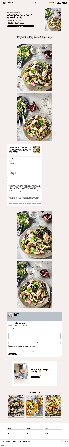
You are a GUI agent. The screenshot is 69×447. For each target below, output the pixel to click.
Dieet (9, 433)
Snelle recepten (17, 204)
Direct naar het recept (20, 26)
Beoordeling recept (12, 328)
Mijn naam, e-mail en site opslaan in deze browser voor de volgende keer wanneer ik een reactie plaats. (21, 346)
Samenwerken (25, 441)
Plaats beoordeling (12, 354)
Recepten (10, 428)
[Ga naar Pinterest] (54, 2)
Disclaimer (2, 441)
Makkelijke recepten (11, 204)
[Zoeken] (55, 2)
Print (11, 152)
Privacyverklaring (7, 441)
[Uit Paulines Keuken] (4, 2)
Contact (29, 441)
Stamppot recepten (22, 204)
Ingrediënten (28, 428)
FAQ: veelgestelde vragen (15, 441)
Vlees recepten (27, 204)
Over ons (20, 441)
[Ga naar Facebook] (52, 2)
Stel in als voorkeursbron (36, 377)
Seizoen (27, 433)
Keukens (46, 428)
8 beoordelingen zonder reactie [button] (22, 325)
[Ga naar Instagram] (50, 2)
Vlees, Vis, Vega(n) (48, 433)
